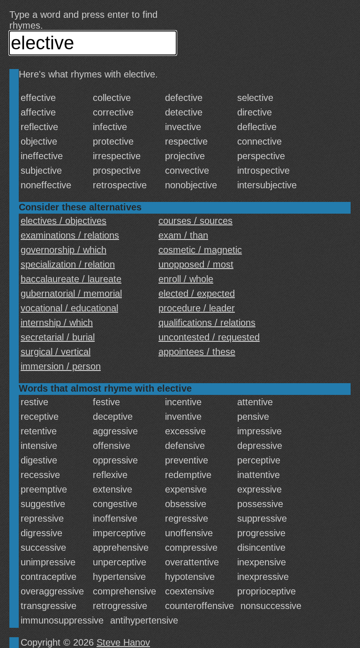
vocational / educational (69, 308)
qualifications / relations (206, 322)
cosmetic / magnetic (200, 250)
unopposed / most (195, 264)
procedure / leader (196, 308)
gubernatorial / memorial (71, 293)
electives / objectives (63, 221)
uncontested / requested (209, 337)
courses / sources (195, 221)
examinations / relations (70, 235)
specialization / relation (68, 264)
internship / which (57, 322)
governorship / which (63, 250)
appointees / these (196, 352)
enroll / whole (185, 279)
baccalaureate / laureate (71, 279)
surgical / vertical (55, 352)
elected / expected (196, 293)
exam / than (183, 235)
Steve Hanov (123, 642)
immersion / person (61, 366)
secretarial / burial (58, 337)
